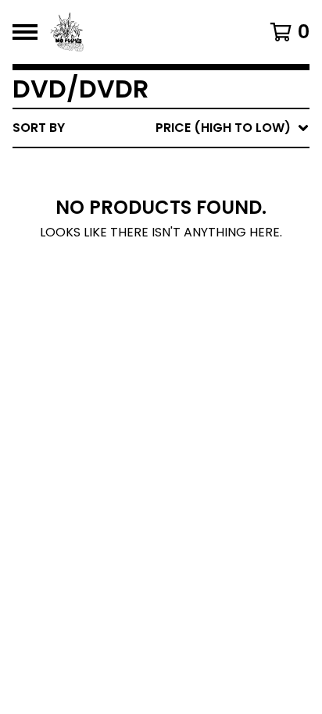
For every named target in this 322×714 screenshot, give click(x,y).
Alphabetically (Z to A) (213, 268)
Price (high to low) (200, 368)
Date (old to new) (196, 318)
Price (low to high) (200, 343)
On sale (158, 193)
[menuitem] (161, 128)
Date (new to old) (196, 293)
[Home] (140, 32)
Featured (164, 168)
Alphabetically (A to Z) (213, 243)
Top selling (171, 218)
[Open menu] (25, 32)
